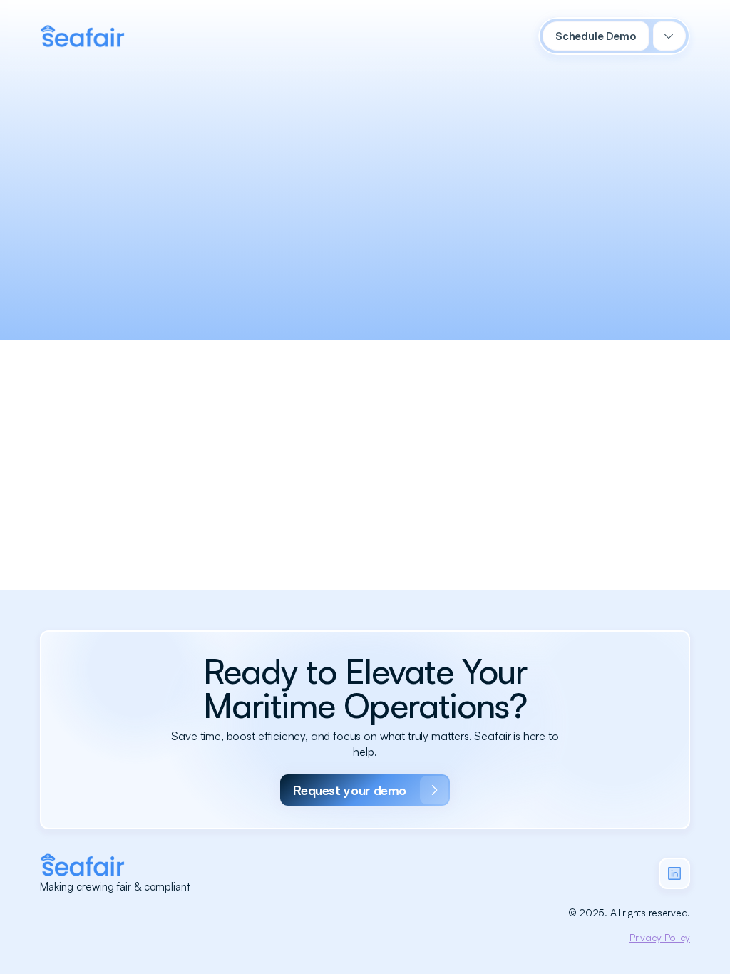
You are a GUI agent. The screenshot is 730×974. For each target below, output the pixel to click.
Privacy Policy (659, 937)
